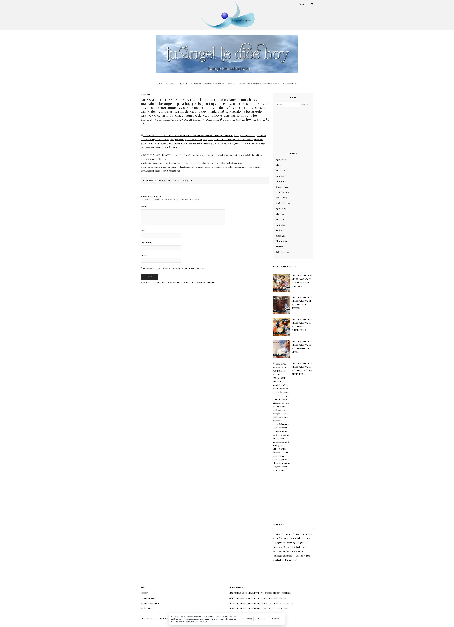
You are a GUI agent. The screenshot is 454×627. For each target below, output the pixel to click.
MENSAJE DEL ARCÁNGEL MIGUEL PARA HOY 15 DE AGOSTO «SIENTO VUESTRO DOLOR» (261, 603)
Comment (144, 207)
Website (144, 255)
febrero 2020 (281, 181)
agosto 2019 (281, 208)
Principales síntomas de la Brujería (288, 555)
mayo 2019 (280, 225)
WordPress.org (147, 608)
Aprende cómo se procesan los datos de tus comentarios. (194, 282)
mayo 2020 (280, 176)
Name (143, 230)
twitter (184, 84)
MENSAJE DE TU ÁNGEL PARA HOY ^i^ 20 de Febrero (168, 180)
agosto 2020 (281, 159)
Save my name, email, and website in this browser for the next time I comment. (176, 268)
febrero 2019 (281, 241)
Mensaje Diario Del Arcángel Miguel (288, 542)
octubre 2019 (281, 197)
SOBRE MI (232, 84)
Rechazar (261, 619)
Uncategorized (291, 560)
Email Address (146, 243)
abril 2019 (280, 230)
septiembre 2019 (283, 203)
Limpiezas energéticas (282, 534)
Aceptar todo (247, 619)
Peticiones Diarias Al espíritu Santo (288, 551)
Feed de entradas (148, 598)
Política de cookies (214, 84)
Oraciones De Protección (295, 547)
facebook (196, 84)
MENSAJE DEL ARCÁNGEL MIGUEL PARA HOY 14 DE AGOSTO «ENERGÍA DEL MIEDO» (259, 608)
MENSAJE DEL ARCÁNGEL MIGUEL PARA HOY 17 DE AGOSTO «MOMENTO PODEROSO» (260, 593)
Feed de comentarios (150, 603)
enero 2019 (280, 246)
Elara (142, 618)
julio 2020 (280, 165)
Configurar (275, 619)
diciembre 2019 (282, 187)
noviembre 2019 (282, 192)
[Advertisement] (293, 129)
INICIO (159, 84)
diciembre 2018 (282, 252)
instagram (171, 84)
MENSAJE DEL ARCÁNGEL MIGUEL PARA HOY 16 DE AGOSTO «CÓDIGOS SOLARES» (258, 598)
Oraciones (277, 547)
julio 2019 (280, 214)
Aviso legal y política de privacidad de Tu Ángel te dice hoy (269, 84)
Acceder (144, 593)
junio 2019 (280, 219)
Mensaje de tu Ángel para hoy (295, 538)
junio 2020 (280, 170)
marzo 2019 (281, 236)
